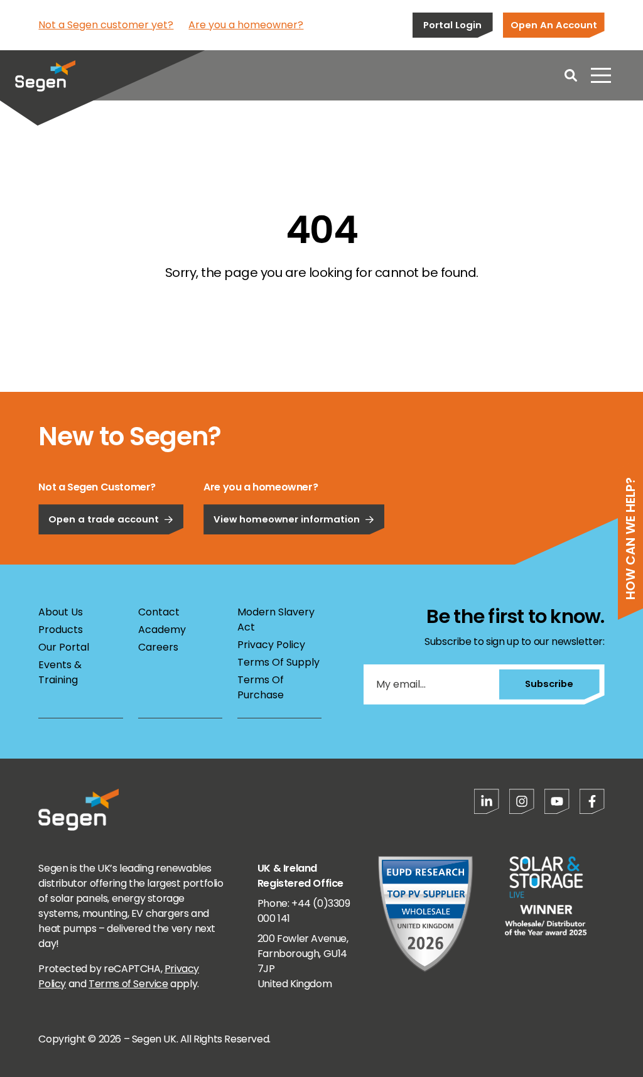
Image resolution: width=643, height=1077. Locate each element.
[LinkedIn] (486, 801)
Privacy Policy (271, 644)
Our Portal (63, 647)
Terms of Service (128, 984)
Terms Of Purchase (260, 687)
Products (60, 629)
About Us (60, 612)
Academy (162, 629)
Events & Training (60, 672)
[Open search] (571, 75)
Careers (158, 647)
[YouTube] (557, 801)
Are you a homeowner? (245, 25)
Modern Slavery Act (276, 619)
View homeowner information (286, 519)
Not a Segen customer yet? (105, 25)
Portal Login (452, 24)
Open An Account (554, 24)
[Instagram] (521, 801)
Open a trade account (103, 519)
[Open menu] (601, 75)
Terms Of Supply (278, 662)
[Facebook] (592, 801)
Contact (159, 612)
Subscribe (549, 683)
